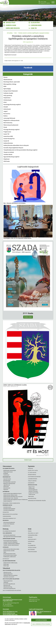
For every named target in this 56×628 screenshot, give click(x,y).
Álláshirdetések (7, 79)
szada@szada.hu (9, 605)
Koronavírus (6, 113)
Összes (5, 77)
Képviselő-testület (7, 479)
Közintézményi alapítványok (9, 535)
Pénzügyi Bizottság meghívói (11, 129)
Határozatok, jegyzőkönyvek (9, 588)
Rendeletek (5, 473)
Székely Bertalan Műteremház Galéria (11, 549)
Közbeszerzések (7, 516)
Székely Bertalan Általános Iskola (10, 495)
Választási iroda (6, 585)
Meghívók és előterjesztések (11, 120)
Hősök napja (6, 564)
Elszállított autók (33, 470)
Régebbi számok (28, 317)
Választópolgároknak (7, 573)
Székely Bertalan (8, 143)
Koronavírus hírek (32, 535)
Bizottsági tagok (6, 480)
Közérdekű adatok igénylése (9, 508)
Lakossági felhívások (9, 118)
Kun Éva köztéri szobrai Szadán (10, 555)
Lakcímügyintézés (32, 478)
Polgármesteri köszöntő (9, 531)
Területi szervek (32, 480)
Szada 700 (6, 134)
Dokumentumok (6, 488)
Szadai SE (6, 141)
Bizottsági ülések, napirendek (11, 82)
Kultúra (5, 116)
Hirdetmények (7, 100)
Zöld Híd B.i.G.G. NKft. (33, 533)
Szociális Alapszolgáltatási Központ (13, 147)
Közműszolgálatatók (33, 489)
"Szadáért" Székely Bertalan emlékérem (11, 543)
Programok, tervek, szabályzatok (11, 503)
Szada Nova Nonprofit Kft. (9, 518)
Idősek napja (6, 565)
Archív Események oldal (9, 613)
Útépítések (6, 159)
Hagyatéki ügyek (32, 498)
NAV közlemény (7, 122)
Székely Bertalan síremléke (8, 550)
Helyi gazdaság (7, 95)
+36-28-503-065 (8, 604)
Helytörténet (6, 97)
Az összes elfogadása (41, 620)
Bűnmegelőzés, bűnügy (9, 84)
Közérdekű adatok (7, 507)
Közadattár (6, 512)
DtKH (4, 86)
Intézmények (7, 109)
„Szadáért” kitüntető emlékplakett (10, 542)
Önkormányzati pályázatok (10, 125)
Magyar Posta (32, 486)
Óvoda (5, 127)
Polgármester (7, 132)
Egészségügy (7, 88)
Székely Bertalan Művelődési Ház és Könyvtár (16, 145)
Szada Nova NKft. (8, 136)
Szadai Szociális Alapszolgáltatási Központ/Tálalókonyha (15, 499)
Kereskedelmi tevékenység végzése (37, 500)
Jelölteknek (5, 582)
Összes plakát (28, 459)
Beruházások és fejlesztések (10, 514)
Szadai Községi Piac (9, 138)
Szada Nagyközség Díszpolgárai (10, 540)
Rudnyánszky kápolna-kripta (9, 553)
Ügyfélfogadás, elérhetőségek (9, 470)
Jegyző (5, 111)
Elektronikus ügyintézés (34, 476)
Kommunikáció (6, 525)
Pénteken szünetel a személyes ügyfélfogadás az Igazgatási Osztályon (33, 33)
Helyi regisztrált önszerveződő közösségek (12, 536)
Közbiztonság (31, 488)
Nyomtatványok (32, 474)
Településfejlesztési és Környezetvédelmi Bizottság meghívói (20, 150)
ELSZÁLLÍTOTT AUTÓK (33, 492)
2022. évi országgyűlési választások (12, 590)
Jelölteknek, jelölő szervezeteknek (10, 575)
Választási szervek (7, 572)
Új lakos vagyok (32, 472)
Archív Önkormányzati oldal (10, 611)
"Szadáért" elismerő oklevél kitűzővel (11, 545)
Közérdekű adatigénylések (8, 510)
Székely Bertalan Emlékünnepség (10, 562)
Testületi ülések (7, 154)
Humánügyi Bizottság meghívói (12, 104)
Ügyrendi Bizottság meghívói (11, 156)
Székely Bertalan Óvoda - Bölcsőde (10, 498)
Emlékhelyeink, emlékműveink (9, 556)
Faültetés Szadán (8, 93)
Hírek (15, 33)
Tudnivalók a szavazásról (8, 576)
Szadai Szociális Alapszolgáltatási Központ (12, 493)
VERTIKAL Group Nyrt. (33, 491)
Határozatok (6, 486)
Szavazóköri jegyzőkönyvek (9, 583)
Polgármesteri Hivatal (7, 472)
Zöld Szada (6, 161)
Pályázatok (5, 489)
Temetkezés (31, 496)
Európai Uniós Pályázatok (10, 91)
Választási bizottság (7, 586)
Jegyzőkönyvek (6, 485)
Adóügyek (30, 468)
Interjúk (5, 107)
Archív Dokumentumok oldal (10, 614)
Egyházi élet (6, 558)
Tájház (4, 552)
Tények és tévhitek (8, 152)
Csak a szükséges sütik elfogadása (41, 624)
